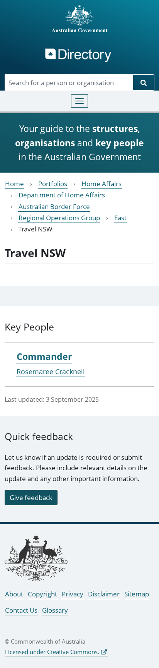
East (120, 217)
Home (14, 183)
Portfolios (52, 183)
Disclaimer (104, 593)
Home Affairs (101, 183)
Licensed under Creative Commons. (52, 652)
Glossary (55, 610)
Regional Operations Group (59, 217)
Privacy (72, 593)
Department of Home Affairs (62, 194)
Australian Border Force (54, 206)
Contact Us (21, 610)
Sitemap (136, 593)
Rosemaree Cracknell (51, 371)
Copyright (42, 593)
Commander (44, 356)
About (14, 593)
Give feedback (31, 497)
